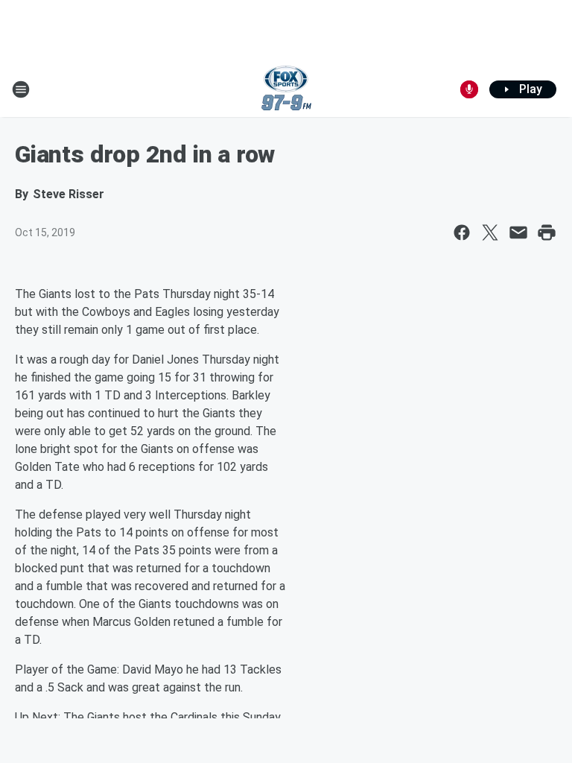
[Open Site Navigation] (21, 89)
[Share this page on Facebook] (461, 232)
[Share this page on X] (490, 232)
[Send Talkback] (469, 89)
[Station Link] (286, 89)
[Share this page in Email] (518, 232)
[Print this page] (546, 232)
